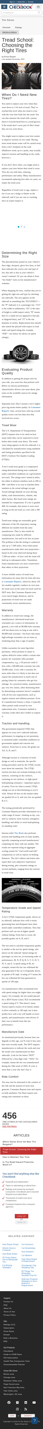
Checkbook (8, 1351)
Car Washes (27, 1255)
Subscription (9, 1328)
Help (6, 1305)
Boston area (9, 1374)
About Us (7, 1308)
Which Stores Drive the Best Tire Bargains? (19, 1143)
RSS (5, 1341)
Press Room (9, 1331)
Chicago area (9, 1377)
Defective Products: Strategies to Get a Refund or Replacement (30, 1282)
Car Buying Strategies (7, 1266)
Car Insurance (27, 1244)
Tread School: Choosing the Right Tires (19, 1150)
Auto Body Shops (9, 1254)
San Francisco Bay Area (14, 1387)
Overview (6, 27)
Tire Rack (19, 833)
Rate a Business (11, 1338)
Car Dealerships (28, 1248)
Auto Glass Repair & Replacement (29, 1260)
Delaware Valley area (13, 1381)
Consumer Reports (12, 581)
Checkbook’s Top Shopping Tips (29, 1266)
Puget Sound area (11, 1384)
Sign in (12, 2)
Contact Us (8, 1302)
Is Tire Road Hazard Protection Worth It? (18, 1163)
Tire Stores (8, 20)
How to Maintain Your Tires (16, 1157)
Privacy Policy (10, 1315)
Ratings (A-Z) (9, 1325)
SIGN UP (21, 1216)
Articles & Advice (9, 32)
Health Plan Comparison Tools (17, 1361)
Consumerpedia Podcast (14, 1364)
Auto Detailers (28, 1252)
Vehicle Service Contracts (9, 1249)
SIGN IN (21, 1222)
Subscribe (21, 2)
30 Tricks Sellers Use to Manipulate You (10, 1260)
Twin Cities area (11, 1391)
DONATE (28, 1416)
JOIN (12, 1416)
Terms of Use (9, 1312)
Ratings (18, 27)
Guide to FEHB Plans (13, 1354)
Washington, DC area (13, 1394)
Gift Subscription (11, 1358)
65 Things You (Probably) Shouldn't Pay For (29, 1273)
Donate (30, 2)
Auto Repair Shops (10, 1244)
